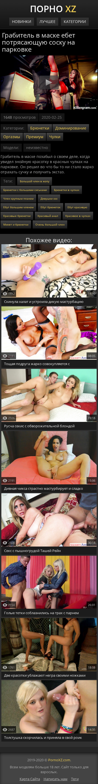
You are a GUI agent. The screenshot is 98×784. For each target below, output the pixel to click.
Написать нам (56, 778)
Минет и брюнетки (15, 224)
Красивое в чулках (77, 216)
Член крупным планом (18, 198)
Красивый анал (48, 216)
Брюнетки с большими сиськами (25, 190)
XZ (53, 8)
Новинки (21, 21)
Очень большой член (50, 224)
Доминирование (70, 128)
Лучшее (47, 21)
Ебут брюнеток (50, 207)
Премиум (34, 136)
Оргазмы (11, 136)
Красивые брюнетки (16, 216)
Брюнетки (39, 128)
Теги (75, 778)
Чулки (54, 136)
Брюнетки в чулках (66, 190)
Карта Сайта (30, 778)
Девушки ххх (49, 198)
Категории (75, 21)
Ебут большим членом (18, 207)
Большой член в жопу (34, 181)
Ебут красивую (77, 207)
